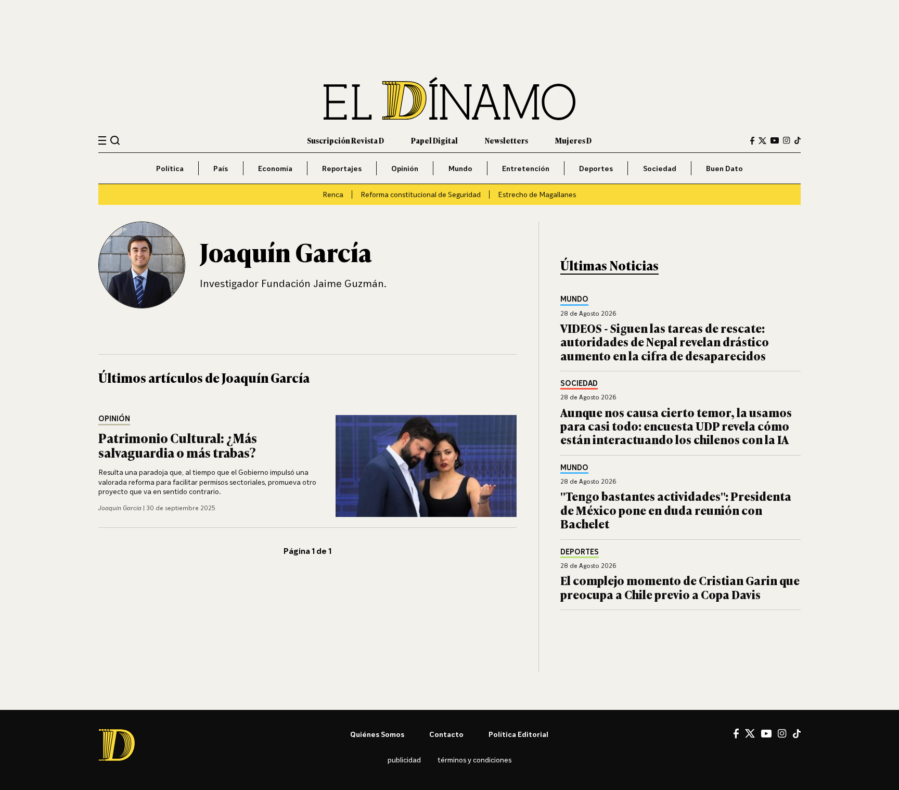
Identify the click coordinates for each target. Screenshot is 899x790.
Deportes (596, 168)
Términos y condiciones (474, 759)
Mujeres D (573, 140)
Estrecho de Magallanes (537, 194)
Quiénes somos (377, 734)
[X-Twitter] (762, 140)
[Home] (449, 98)
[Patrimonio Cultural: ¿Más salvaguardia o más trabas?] (426, 466)
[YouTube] (774, 140)
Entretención (525, 168)
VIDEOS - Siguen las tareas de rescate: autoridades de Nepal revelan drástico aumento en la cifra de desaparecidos (664, 341)
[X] (750, 733)
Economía (275, 168)
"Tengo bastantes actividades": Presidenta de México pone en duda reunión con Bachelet (675, 509)
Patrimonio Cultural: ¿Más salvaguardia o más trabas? (177, 445)
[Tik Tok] (797, 734)
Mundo (460, 168)
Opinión (404, 168)
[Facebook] (752, 141)
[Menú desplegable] (102, 140)
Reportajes (342, 168)
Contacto (446, 734)
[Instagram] (786, 140)
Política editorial (518, 734)
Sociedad (659, 168)
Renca (333, 194)
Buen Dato (724, 168)
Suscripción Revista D (345, 140)
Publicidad (404, 759)
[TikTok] (797, 140)
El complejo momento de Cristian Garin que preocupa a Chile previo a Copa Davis (680, 587)
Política (170, 168)
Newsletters (506, 140)
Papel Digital (434, 140)
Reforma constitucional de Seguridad (421, 194)
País (220, 168)
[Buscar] (115, 140)
